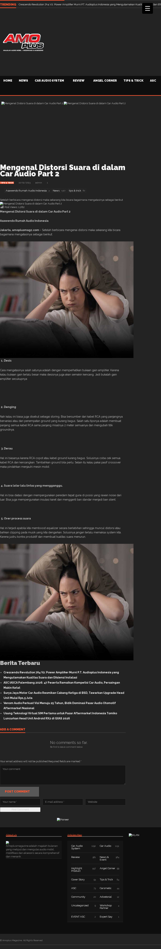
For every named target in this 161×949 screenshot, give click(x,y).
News (23, 80)
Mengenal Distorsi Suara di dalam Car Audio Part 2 (62, 170)
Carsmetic (106, 888)
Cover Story (78, 879)
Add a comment (12, 729)
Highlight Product (76, 869)
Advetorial (106, 897)
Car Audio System (49, 80)
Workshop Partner (106, 906)
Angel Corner (105, 80)
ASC (73, 888)
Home (7, 80)
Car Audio (105, 846)
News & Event (104, 858)
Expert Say (106, 916)
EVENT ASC (78, 916)
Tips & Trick (133, 80)
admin (38, 182)
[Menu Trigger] (147, 8)
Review (78, 80)
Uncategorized (80, 905)
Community (78, 897)
